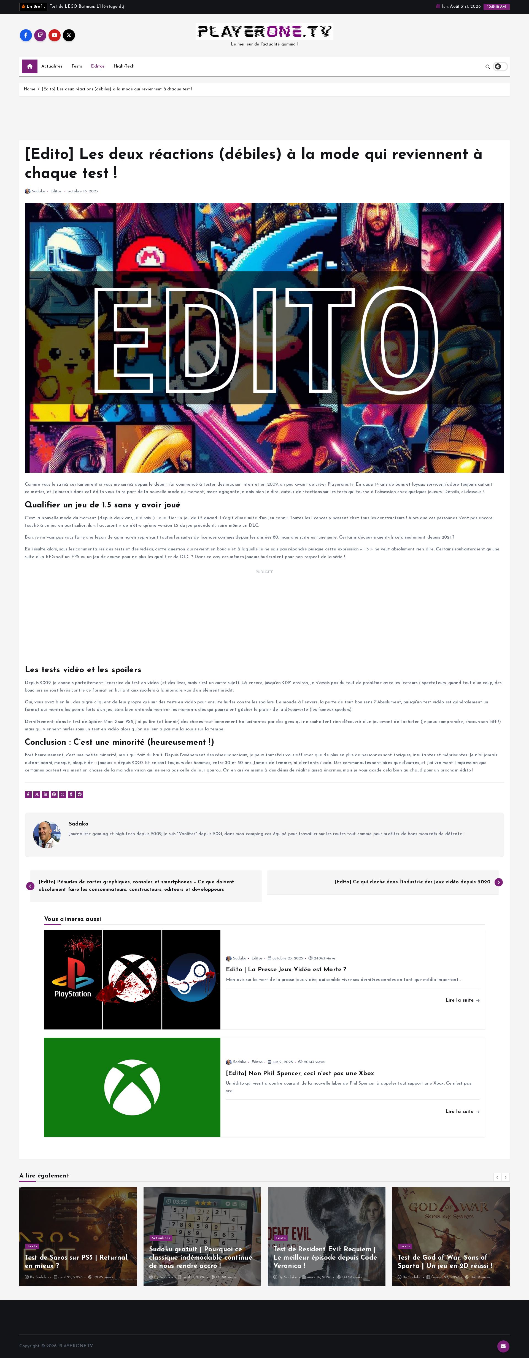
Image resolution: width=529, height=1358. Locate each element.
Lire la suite (461, 1000)
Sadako (38, 191)
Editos (97, 66)
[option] (78, 1236)
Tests (76, 66)
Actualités (52, 66)
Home (30, 89)
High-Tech (124, 66)
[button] (497, 1177)
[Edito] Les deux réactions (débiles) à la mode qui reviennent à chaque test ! (117, 89)
